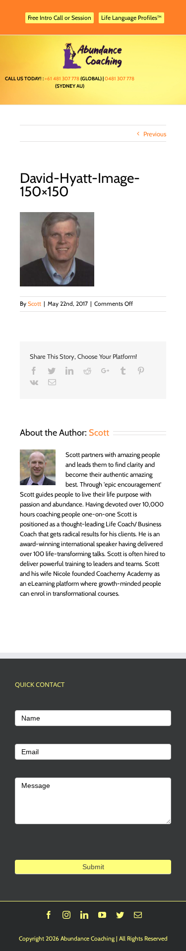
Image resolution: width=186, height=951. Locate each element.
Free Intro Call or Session (59, 17)
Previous (154, 134)
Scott (34, 303)
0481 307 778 (119, 78)
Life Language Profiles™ (131, 17)
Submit (93, 867)
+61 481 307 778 (62, 78)
